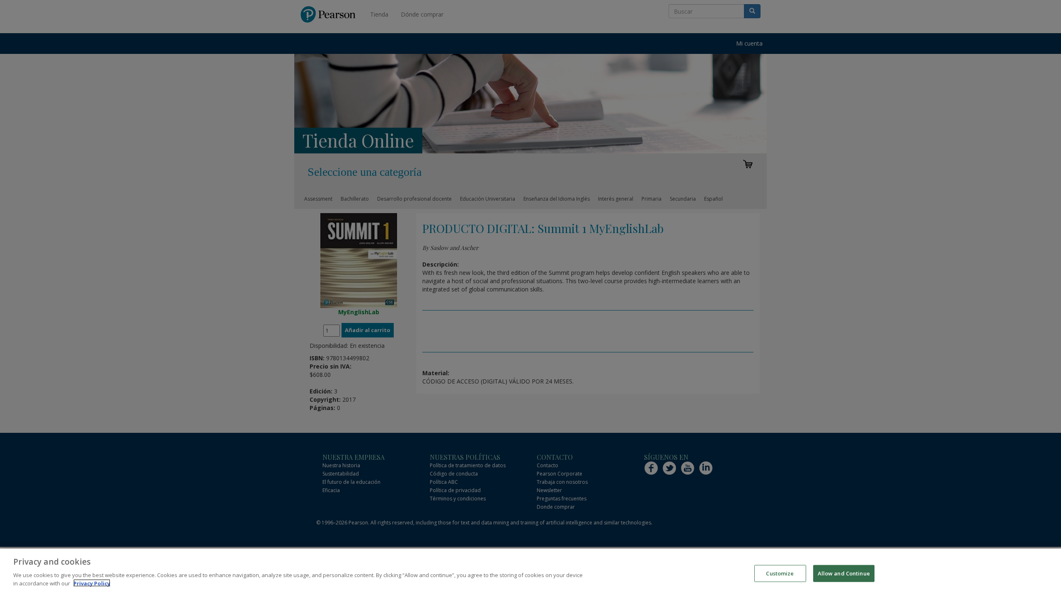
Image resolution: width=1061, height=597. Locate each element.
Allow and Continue (844, 573)
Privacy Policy (91, 583)
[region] (530, 572)
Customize (780, 573)
